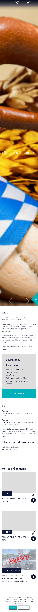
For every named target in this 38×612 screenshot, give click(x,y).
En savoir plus (24, 607)
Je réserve (19, 393)
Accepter (12, 607)
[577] (33, 495)
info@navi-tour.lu (12, 447)
